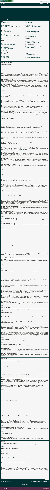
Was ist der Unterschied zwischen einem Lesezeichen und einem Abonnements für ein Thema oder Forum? (36, 45)
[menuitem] (4, 3)
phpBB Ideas (42, 461)
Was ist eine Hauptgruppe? (28, 27)
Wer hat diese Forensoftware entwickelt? (30, 54)
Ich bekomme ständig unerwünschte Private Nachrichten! (32, 31)
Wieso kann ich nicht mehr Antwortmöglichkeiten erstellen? (8, 44)
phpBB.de (22, 149)
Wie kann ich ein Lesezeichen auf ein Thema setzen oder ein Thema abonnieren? (35, 46)
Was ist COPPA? (3, 23)
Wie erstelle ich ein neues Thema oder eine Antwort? (7, 41)
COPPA (2, 86)
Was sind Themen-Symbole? (4, 59)
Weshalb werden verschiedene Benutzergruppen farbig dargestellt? (33, 26)
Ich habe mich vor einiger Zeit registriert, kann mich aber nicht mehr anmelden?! (10, 26)
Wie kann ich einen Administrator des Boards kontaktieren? (32, 57)
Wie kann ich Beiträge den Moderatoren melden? (7, 48)
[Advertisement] (25, 13)
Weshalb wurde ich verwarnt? (4, 47)
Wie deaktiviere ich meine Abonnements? (30, 48)
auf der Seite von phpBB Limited (38, 456)
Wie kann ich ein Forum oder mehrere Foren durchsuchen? (32, 39)
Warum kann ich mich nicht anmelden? (6, 25)
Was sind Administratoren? (28, 22)
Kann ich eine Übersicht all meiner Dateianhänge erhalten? (32, 51)
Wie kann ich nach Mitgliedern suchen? (30, 41)
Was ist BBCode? (3, 53)
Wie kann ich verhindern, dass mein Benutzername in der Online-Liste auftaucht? (11, 32)
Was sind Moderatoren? (28, 23)
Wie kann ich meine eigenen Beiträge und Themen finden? (32, 42)
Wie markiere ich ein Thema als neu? (5, 50)
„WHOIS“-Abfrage (19, 467)
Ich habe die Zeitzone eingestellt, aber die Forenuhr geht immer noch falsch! (10, 33)
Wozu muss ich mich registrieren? (5, 22)
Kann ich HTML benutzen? (4, 54)
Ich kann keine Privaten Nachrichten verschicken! (31, 30)
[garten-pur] (7, 1)
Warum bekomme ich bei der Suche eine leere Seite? (31, 40)
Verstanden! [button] (45, 488)
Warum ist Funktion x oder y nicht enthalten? (30, 55)
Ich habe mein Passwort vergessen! (5, 27)
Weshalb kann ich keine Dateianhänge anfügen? (7, 46)
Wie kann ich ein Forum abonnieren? (29, 47)
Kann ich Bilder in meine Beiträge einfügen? (6, 55)
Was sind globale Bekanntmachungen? (6, 56)
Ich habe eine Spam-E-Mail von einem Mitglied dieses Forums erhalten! (33, 32)
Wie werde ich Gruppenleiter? (29, 25)
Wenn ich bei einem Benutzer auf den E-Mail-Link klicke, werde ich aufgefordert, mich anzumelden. (11, 38)
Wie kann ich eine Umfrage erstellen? (5, 43)
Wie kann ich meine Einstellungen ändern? (6, 31)
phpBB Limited (17, 149)
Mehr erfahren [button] (27, 488)
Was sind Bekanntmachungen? (5, 57)
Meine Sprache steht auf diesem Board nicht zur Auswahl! (8, 34)
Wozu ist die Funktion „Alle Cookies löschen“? (6, 28)
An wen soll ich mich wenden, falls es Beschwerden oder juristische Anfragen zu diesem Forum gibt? (36, 56)
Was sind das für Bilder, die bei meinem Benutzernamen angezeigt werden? (10, 35)
